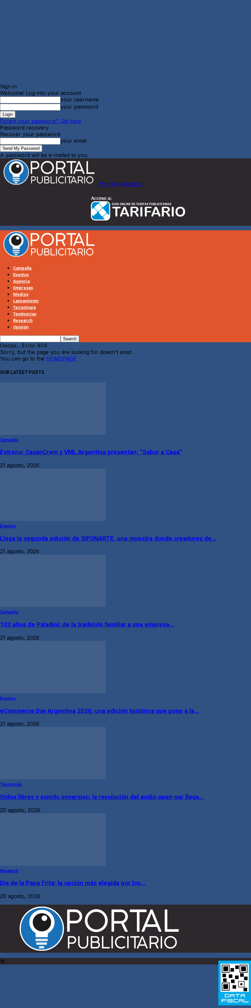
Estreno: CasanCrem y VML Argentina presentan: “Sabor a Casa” (91, 452)
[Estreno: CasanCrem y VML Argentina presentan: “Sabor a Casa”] (53, 433)
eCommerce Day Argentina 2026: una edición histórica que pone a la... (99, 711)
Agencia (21, 281)
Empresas (23, 287)
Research (22, 320)
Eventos (21, 274)
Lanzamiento (26, 300)
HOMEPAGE (61, 358)
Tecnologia (24, 307)
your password (79, 106)
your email (73, 140)
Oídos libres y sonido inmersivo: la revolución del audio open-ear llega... (102, 797)
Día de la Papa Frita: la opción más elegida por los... (72, 883)
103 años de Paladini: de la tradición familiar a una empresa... (87, 624)
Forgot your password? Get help (40, 121)
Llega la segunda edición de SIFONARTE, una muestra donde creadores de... (108, 538)
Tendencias (24, 313)
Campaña (22, 268)
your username (79, 99)
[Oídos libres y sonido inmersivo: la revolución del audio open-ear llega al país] (53, 777)
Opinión (20, 327)
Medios (20, 294)
